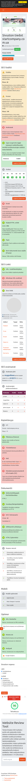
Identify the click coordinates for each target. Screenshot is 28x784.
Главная (5, 325)
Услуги (5, 336)
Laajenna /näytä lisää (19, 163)
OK (22, 2)
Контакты (6, 353)
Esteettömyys (6, 680)
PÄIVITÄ (17, 49)
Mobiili (4, 673)
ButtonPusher (14, 775)
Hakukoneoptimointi (8, 684)
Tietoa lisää (15, 6)
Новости (5, 342)
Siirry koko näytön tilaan (14, 698)
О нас (4, 331)
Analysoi (4, 693)
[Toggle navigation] (3, 10)
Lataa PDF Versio (7, 58)
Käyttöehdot (7, 780)
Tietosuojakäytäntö (9, 778)
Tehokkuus (6, 678)
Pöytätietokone (7, 671)
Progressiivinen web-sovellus (10, 685)
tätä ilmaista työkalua (8, 120)
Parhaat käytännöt (8, 682)
